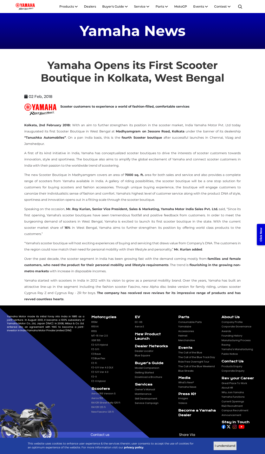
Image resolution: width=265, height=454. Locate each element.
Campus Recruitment (235, 410)
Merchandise (186, 340)
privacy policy (133, 447)
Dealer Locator (144, 351)
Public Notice (230, 354)
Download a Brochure (148, 377)
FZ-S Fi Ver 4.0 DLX (102, 367)
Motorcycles (103, 317)
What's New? (186, 382)
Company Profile (232, 322)
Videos (182, 403)
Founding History (232, 335)
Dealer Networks (151, 346)
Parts (160, 6)
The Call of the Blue (190, 352)
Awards (226, 331)
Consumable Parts (190, 322)
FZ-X (94, 376)
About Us (231, 317)
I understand (225, 446)
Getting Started (144, 372)
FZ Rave (96, 354)
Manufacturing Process (236, 340)
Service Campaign (146, 403)
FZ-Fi (94, 363)
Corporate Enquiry (233, 370)
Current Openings (233, 401)
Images (183, 398)
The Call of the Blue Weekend (196, 366)
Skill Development (146, 398)
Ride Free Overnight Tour (193, 361)
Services (143, 384)
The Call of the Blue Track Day (196, 357)
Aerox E (139, 326)
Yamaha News (187, 387)
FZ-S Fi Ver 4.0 (99, 372)
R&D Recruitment (232, 406)
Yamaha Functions (233, 396)
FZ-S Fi (95, 349)
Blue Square (142, 355)
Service (139, 6)
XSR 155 (95, 340)
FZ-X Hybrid (98, 381)
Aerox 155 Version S (103, 393)
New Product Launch (148, 336)
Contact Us (233, 361)
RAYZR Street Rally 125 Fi (105, 402)
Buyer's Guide (113, 6)
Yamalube (184, 326)
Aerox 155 (97, 398)
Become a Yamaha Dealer (197, 412)
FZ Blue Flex (98, 358)
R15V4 (95, 326)
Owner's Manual (145, 389)
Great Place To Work (234, 383)
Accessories (186, 331)
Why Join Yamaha (233, 392)
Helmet (182, 335)
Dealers (90, 6)
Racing (226, 344)
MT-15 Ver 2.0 (99, 335)
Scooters (100, 389)
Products (67, 6)
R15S (94, 331)
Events (199, 6)
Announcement (231, 415)
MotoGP (180, 6)
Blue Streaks (186, 370)
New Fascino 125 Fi (102, 411)
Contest (221, 6)
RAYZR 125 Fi (98, 407)
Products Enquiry (232, 366)
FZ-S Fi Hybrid (99, 344)
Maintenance (143, 394)
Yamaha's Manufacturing (237, 349)
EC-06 (138, 322)
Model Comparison (147, 368)
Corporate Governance (236, 326)
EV (137, 317)
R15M (94, 322)
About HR (227, 387)
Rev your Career (238, 378)
